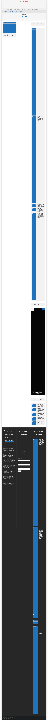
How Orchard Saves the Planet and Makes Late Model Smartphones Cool (9, 460)
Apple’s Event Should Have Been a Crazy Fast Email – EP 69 (40, 410)
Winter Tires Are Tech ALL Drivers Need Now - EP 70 (18, 11)
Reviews (14, 9)
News (11, 9)
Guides (18, 9)
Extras (29, 9)
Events (25, 9)
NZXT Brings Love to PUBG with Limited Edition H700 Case (9, 34)
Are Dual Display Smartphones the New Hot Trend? (8, 476)
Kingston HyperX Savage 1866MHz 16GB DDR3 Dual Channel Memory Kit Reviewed (40, 215)
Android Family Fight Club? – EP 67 (40, 418)
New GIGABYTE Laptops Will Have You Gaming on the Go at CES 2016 (40, 210)
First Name (20, 458)
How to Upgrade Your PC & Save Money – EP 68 (40, 414)
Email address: (21, 466)
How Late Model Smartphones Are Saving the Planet (8, 469)
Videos (22, 9)
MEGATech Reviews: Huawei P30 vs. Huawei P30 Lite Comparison (9, 456)
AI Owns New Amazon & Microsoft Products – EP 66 (40, 422)
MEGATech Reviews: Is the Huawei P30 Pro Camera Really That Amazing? (9, 465)
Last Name (20, 462)
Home (8, 9)
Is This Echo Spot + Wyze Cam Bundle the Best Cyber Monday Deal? (8, 480)
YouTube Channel (35, 9)
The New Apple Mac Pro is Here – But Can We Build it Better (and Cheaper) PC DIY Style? (40, 31)
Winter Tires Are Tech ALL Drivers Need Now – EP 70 (40, 405)
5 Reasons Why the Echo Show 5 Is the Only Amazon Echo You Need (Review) (8, 452)
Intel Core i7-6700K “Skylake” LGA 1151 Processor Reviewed (40, 205)
